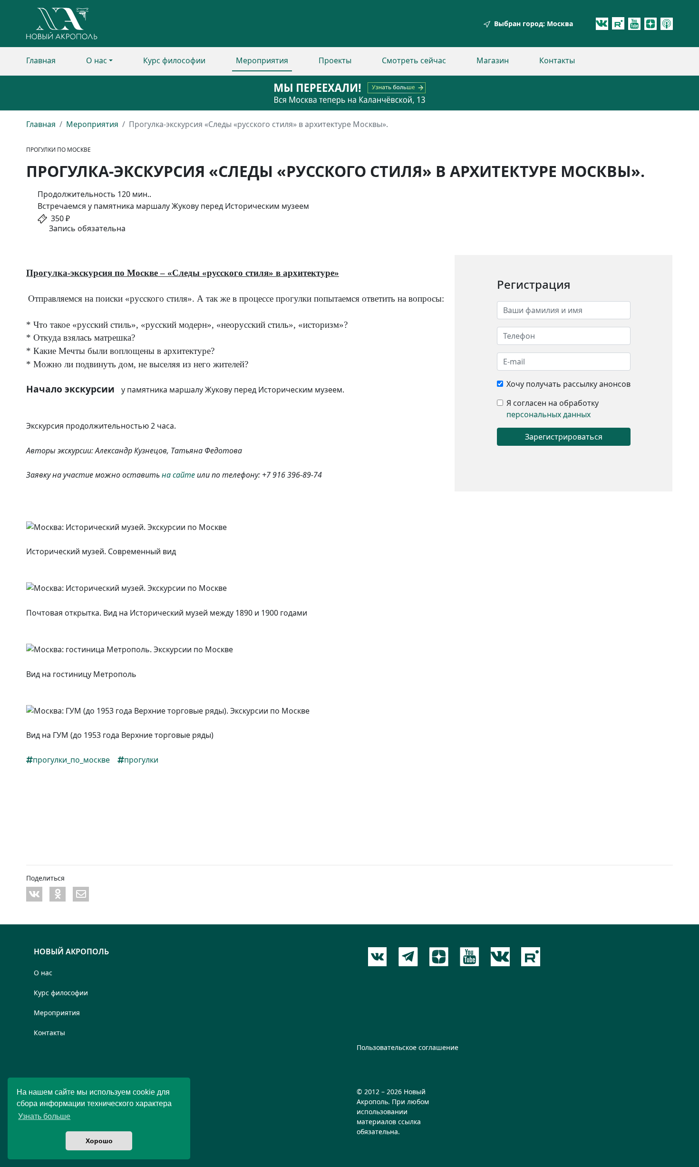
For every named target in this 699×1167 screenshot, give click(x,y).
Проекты (335, 60)
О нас (96, 60)
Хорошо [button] (99, 1141)
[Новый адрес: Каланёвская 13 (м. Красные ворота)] (349, 93)
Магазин (492, 60)
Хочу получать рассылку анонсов (568, 384)
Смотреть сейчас (414, 60)
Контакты (557, 60)
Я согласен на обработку (552, 403)
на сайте (178, 475)
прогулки (141, 760)
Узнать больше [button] (44, 1116)
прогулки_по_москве (71, 760)
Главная (41, 60)
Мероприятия (262, 60)
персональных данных (548, 414)
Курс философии (174, 60)
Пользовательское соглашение (407, 1047)
